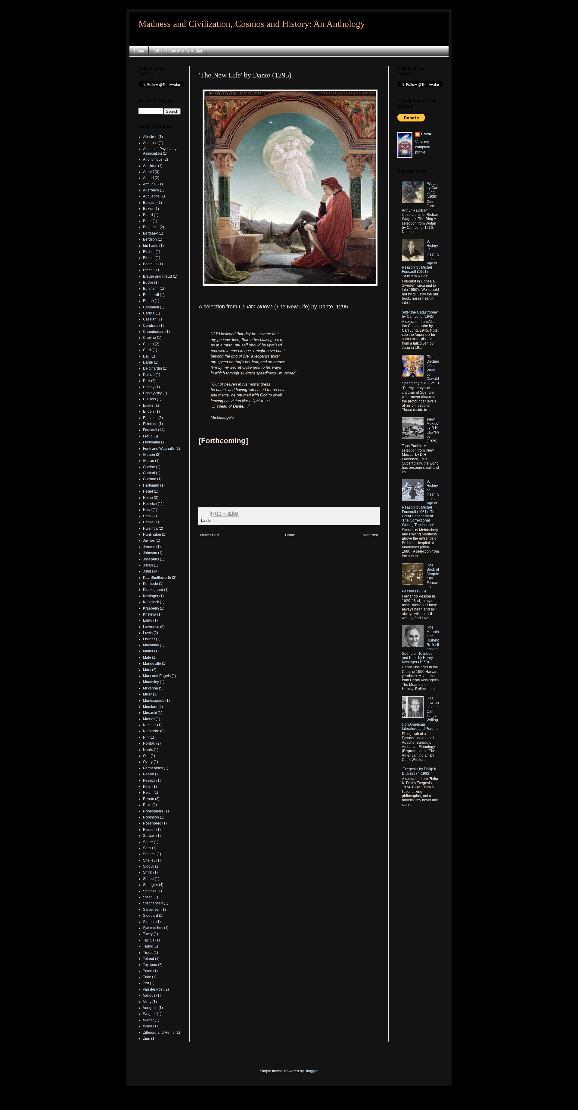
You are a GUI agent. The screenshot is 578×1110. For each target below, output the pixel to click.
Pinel (147, 786)
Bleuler (149, 258)
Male (147, 657)
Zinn (146, 1038)
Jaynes (149, 540)
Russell (149, 830)
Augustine (151, 196)
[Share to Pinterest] (236, 514)
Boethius (150, 264)
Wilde (147, 1026)
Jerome (149, 547)
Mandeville (152, 663)
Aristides (150, 166)
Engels (148, 411)
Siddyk (148, 866)
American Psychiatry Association (159, 151)
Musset (149, 719)
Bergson (150, 239)
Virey (147, 1002)
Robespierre (153, 811)
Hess (147, 516)
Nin (146, 737)
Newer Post (209, 535)
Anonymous (153, 159)
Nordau (149, 743)
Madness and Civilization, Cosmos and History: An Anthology (251, 24)
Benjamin (151, 227)
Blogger (311, 1071)
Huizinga (150, 528)
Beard (148, 215)
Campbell (151, 307)
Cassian (150, 319)
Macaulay (151, 645)
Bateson (150, 202)
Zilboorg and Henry (159, 1032)
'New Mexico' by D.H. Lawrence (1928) (433, 430)
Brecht (148, 270)
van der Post (153, 989)
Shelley (149, 860)
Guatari (149, 473)
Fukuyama (151, 442)
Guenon (149, 479)
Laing (147, 620)
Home (139, 51)
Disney (148, 387)
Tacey (148, 934)
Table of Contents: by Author (178, 51)
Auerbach (151, 190)
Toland (148, 959)
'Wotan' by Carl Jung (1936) (432, 190)
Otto (146, 756)
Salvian (149, 836)
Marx (147, 670)
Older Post (369, 535)
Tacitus (148, 940)
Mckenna (150, 688)
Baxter (148, 209)
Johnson (150, 553)
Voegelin (150, 1008)
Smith (147, 872)
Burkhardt (151, 295)
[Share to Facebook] (231, 514)
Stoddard (150, 915)
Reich (148, 792)
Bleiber (149, 252)
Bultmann (151, 288)
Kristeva (149, 614)
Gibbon (149, 455)
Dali (146, 356)
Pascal (148, 774)
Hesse (148, 522)
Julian (148, 565)
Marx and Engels (157, 676)
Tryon (147, 971)
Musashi (150, 713)
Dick (146, 381)
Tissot (148, 953)
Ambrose (150, 143)
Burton (148, 301)
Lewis (148, 633)
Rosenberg (152, 823)
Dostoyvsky (152, 393)
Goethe (149, 467)
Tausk (148, 946)
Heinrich (150, 504)
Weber (148, 1020)
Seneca (149, 854)
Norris (148, 750)
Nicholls (149, 725)
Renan (148, 799)
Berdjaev (150, 233)
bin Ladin (150, 246)
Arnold (148, 172)
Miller (147, 694)
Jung (147, 571)
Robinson (151, 817)
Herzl (147, 510)
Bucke (148, 282)
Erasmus (150, 418)
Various (149, 995)
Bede (147, 221)
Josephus (151, 559)
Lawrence (151, 627)
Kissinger (150, 596)
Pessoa (149, 780)
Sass (147, 848)
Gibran (148, 461)
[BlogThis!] (219, 514)
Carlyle (149, 313)
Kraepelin (151, 608)
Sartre (148, 842)
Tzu (146, 983)
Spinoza (150, 891)
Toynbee (150, 965)
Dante (217, 520)
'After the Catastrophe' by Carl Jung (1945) (420, 314)
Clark (147, 350)
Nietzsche (151, 731)
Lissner (149, 639)
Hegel (148, 491)
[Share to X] (225, 514)
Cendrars (150, 325)
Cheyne (149, 338)
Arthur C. (150, 184)
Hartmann (151, 485)
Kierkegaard (153, 590)
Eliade (148, 405)
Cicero (148, 344)
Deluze (149, 375)
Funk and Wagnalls (159, 448)
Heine (148, 498)
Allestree (150, 137)
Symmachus (153, 928)
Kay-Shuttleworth (157, 577)
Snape (148, 879)
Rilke (147, 805)
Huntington (152, 534)
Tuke (147, 977)
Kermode (150, 584)
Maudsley (151, 682)
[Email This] (213, 514)
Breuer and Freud (157, 276)
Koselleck (151, 602)
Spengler (150, 885)
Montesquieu (153, 700)
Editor (426, 134)
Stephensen (153, 903)
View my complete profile (422, 147)
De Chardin (152, 368)
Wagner (149, 1014)
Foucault (150, 430)
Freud (148, 436)
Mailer (148, 651)
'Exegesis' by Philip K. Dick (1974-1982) (419, 771)
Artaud (148, 178)
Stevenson (151, 909)
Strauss (149, 922)
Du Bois (149, 399)
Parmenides (153, 768)
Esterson (150, 424)
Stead (148, 897)
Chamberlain (153, 332)
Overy (148, 762)
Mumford (150, 707)
